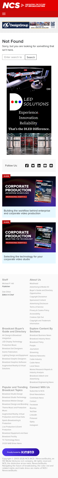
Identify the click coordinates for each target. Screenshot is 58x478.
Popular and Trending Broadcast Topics (15, 389)
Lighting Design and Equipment (15, 355)
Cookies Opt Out (37, 317)
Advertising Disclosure (39, 303)
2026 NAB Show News (12, 443)
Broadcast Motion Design (12, 400)
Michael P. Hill (8, 283)
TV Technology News (11, 440)
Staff (5, 279)
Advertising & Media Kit (39, 286)
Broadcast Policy (36, 342)
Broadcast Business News (40, 335)
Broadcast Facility (9, 436)
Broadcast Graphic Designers (14, 358)
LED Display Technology (12, 341)
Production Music (9, 345)
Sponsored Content (38, 300)
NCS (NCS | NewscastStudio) (38, 458)
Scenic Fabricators (9, 351)
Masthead (34, 283)
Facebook (34, 404)
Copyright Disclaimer (38, 296)
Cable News (35, 362)
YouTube (33, 411)
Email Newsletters (37, 394)
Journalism (34, 349)
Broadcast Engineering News (42, 382)
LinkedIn (33, 414)
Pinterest (33, 418)
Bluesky (33, 408)
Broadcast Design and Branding (15, 404)
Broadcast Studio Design (12, 393)
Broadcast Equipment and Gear (15, 433)
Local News (34, 366)
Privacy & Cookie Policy (39, 310)
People (33, 345)
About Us (35, 279)
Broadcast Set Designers (12, 348)
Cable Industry (36, 359)
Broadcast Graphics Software (14, 362)
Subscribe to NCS (37, 391)
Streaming (34, 352)
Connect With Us (40, 387)
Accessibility (35, 313)
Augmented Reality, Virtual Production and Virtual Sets (13, 415)
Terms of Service (36, 307)
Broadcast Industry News (40, 338)
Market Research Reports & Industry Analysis (41, 371)
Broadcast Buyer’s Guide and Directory (14, 330)
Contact (33, 401)
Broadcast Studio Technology (14, 397)
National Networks (37, 355)
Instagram (34, 425)
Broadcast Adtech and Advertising (39, 377)
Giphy (32, 421)
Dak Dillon (6, 291)
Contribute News (37, 397)
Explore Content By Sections (41, 330)
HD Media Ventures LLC (13, 461)
